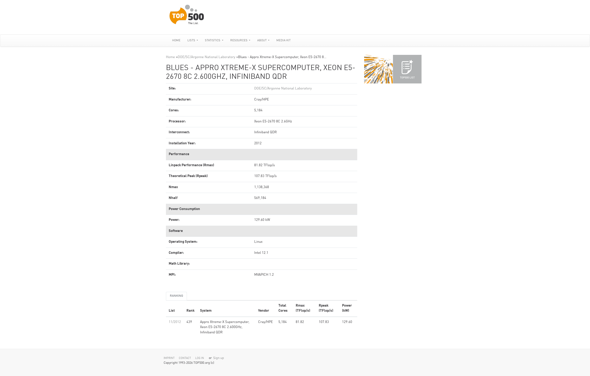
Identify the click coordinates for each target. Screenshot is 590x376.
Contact (185, 358)
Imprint (169, 358)
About (262, 40)
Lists (191, 40)
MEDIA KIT (283, 40)
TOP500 (378, 69)
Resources (239, 40)
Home (176, 40)
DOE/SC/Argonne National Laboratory (206, 57)
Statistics (213, 40)
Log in (199, 358)
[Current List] (407, 69)
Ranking (176, 295)
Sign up (218, 358)
